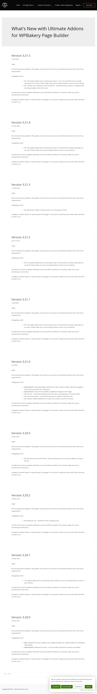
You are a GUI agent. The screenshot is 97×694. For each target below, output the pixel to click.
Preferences (78, 687)
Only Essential (67, 687)
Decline (88, 687)
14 (9, 674)
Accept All (56, 687)
